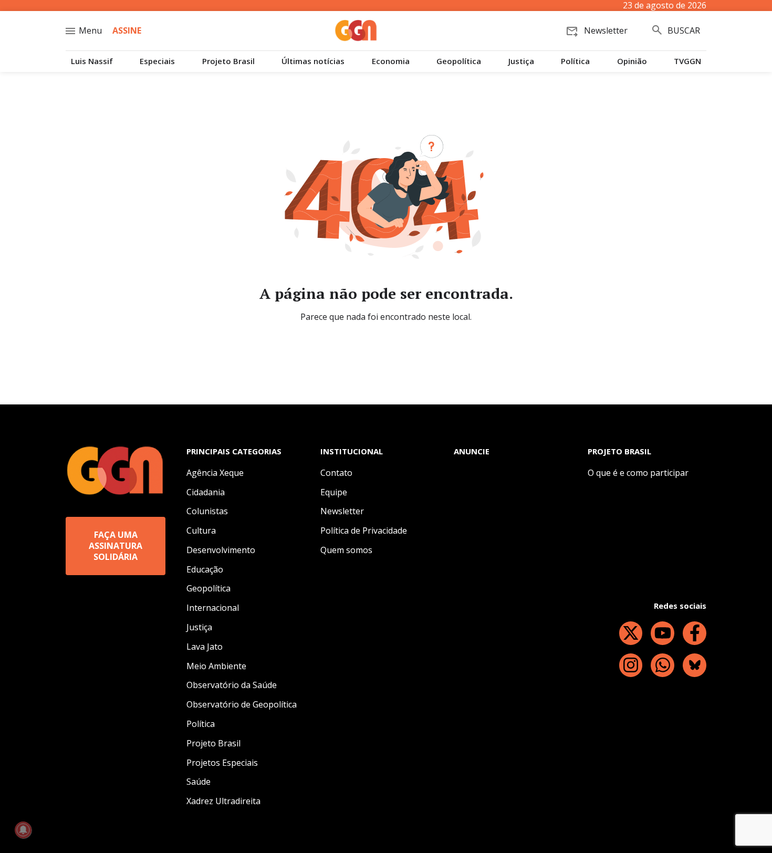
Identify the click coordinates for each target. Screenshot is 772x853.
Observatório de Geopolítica (241, 704)
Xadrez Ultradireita (223, 801)
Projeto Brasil (228, 61)
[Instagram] (631, 665)
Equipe (333, 492)
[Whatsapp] (662, 665)
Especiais (157, 61)
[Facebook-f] (694, 633)
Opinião (632, 61)
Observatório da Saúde (231, 685)
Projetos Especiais (222, 762)
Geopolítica (458, 61)
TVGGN (687, 61)
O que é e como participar (638, 472)
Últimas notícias (313, 61)
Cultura (201, 530)
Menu (90, 30)
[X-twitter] (631, 633)
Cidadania (205, 492)
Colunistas (207, 511)
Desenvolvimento (220, 550)
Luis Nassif (92, 61)
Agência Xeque (215, 472)
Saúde (198, 781)
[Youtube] (662, 633)
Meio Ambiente (216, 666)
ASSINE (126, 30)
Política (575, 61)
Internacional (212, 607)
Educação (204, 569)
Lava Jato (204, 646)
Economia (391, 61)
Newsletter (342, 511)
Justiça (521, 61)
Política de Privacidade (363, 530)
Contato (336, 472)
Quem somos (346, 550)
